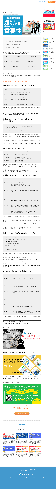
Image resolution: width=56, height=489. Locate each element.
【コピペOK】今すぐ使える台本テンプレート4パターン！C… (51, 39)
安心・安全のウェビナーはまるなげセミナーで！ (13, 47)
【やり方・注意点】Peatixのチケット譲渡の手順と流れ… (51, 69)
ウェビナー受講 (9, 12)
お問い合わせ (44, 477)
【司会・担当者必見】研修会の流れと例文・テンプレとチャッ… (51, 49)
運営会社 (34, 477)
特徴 (17, 477)
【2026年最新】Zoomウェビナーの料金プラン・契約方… (51, 59)
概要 (10, 477)
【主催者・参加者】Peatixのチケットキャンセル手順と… (51, 56)
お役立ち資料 (43, 1)
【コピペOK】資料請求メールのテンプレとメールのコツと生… (51, 46)
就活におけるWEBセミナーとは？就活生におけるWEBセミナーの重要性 (16, 41)
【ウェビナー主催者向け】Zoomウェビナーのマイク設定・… (51, 42)
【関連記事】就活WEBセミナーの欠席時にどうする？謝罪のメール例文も (15, 81)
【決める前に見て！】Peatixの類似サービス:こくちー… (51, 66)
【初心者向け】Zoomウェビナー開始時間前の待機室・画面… (51, 52)
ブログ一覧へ (22, 424)
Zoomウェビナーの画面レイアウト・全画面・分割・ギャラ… (51, 62)
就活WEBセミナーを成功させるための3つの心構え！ (13, 44)
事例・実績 (26, 477)
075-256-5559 (32, 469)
